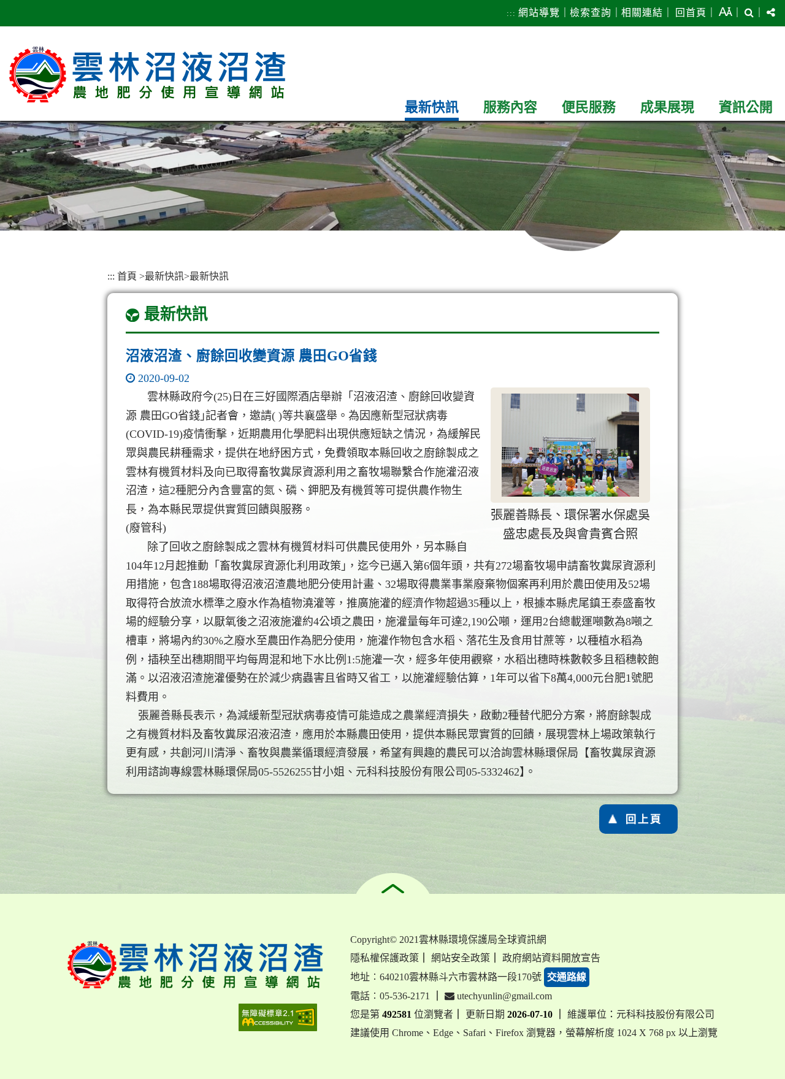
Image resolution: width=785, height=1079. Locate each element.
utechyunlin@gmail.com (503, 996)
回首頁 (690, 12)
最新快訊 (432, 107)
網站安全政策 (460, 958)
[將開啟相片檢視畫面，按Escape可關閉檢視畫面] (570, 445)
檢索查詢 (590, 12)
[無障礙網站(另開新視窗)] (277, 1017)
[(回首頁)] (147, 74)
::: (511, 13)
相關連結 (642, 12)
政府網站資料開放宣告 (551, 958)
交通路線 (566, 977)
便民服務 (589, 107)
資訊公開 (746, 107)
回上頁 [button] (644, 819)
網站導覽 (539, 12)
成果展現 (667, 107)
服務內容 (510, 107)
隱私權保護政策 (384, 958)
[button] (725, 13)
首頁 (127, 276)
